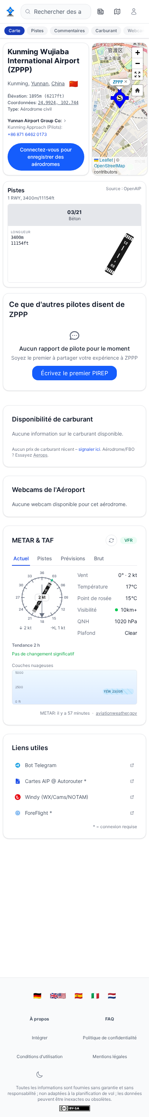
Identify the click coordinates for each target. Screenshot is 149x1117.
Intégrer (39, 1037)
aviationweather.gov (116, 713)
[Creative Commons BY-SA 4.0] (74, 1108)
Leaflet (105, 160)
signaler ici (89, 449)
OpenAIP (132, 188)
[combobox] (56, 11)
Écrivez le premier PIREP (74, 373)
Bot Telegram (40, 765)
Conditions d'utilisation (40, 1056)
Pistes (37, 30)
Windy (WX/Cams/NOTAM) (56, 797)
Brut (99, 558)
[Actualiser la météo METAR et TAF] (111, 540)
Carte (14, 30)
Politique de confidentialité (110, 1037)
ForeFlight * (38, 813)
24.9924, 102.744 (58, 102)
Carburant (106, 30)
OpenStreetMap (109, 165)
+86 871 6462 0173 (27, 134)
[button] (120, 99)
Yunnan (39, 83)
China (58, 83)
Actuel (21, 558)
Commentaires (69, 30)
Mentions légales (110, 1056)
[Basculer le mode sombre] (39, 1074)
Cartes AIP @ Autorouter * (55, 781)
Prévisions (73, 558)
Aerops (40, 455)
